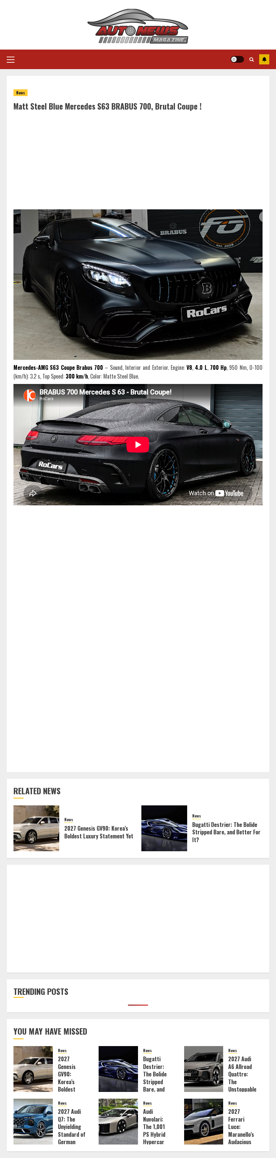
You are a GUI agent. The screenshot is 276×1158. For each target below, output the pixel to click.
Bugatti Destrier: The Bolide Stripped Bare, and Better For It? (226, 832)
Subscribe (264, 59)
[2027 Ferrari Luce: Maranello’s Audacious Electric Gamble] (203, 1122)
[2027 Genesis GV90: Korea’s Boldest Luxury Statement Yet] (36, 828)
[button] (10, 59)
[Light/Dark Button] (237, 59)
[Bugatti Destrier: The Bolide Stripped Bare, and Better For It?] (164, 828)
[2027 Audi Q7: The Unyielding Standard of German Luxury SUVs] (33, 1122)
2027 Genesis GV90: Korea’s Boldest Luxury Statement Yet (98, 832)
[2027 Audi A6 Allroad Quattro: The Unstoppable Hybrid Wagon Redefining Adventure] (203, 1069)
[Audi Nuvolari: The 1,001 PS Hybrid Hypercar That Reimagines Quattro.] (118, 1122)
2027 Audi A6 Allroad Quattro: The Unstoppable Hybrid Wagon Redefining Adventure (242, 1089)
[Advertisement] (138, 162)
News (20, 92)
